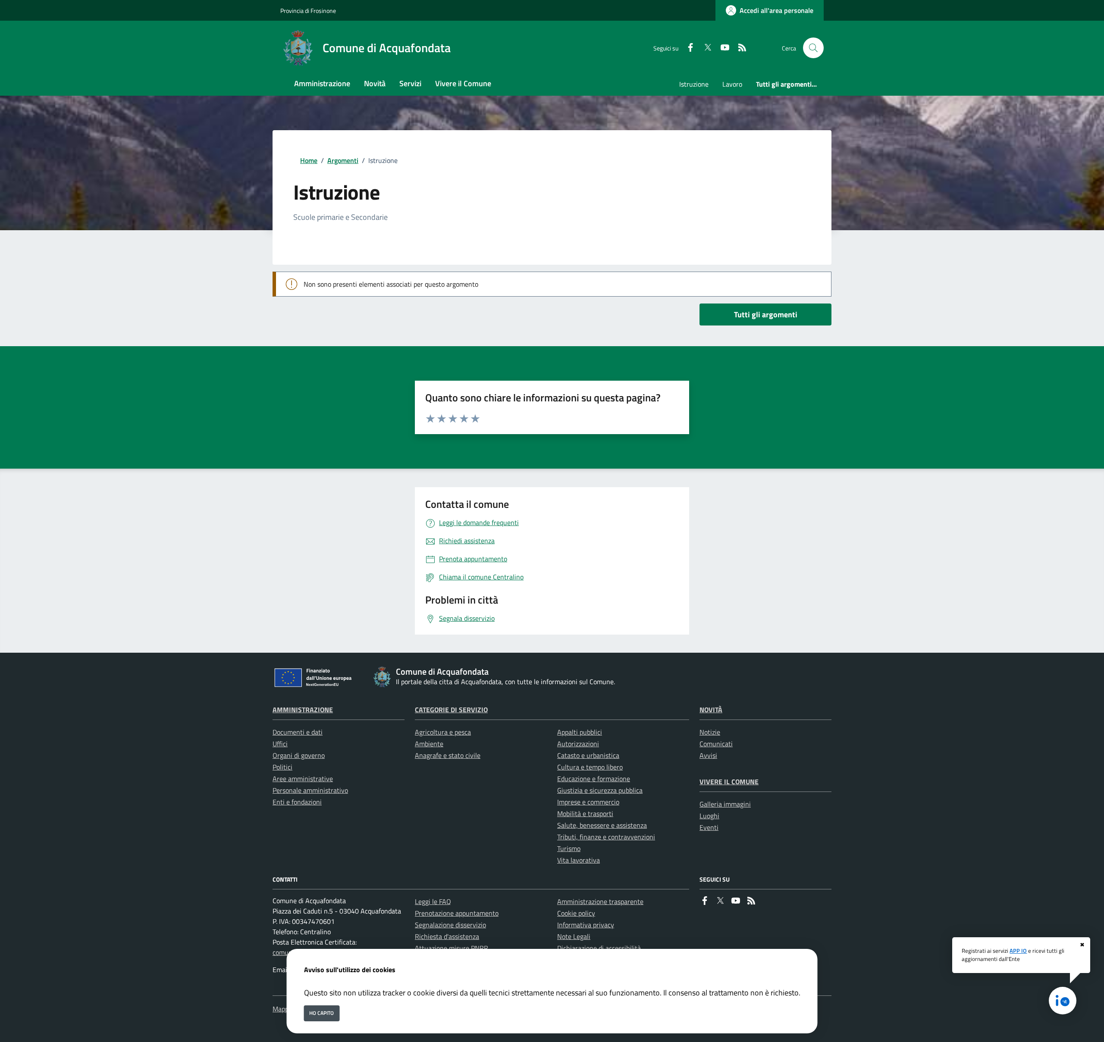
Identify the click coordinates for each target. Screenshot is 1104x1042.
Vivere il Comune (729, 781)
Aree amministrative (303, 778)
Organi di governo (299, 755)
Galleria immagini (725, 804)
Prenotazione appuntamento (457, 913)
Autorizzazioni (578, 743)
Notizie (709, 732)
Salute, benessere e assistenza (602, 825)
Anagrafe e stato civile (447, 755)
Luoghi (709, 815)
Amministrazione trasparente (600, 901)
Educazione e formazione (593, 778)
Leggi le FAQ (433, 901)
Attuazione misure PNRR (451, 948)
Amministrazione (303, 709)
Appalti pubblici (579, 732)
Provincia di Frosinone (308, 10)
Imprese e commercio (588, 802)
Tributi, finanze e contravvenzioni (606, 837)
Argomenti (342, 160)
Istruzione (694, 84)
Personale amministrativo (310, 790)
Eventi (708, 827)
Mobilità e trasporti (585, 813)
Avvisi (708, 755)
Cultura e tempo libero (590, 767)
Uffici (280, 743)
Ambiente (429, 743)
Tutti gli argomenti (765, 314)
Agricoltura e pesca (443, 732)
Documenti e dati (298, 732)
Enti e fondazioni (297, 802)
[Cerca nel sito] (813, 48)
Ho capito (321, 1013)
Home (308, 160)
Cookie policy (576, 913)
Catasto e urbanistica (588, 755)
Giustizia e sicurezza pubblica (600, 790)
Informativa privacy (585, 925)
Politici (282, 767)
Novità (710, 709)
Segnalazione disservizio (450, 925)
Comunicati (716, 743)
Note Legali (573, 936)
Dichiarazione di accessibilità (599, 948)
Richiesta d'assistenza (447, 936)
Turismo (568, 848)
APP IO (1018, 950)
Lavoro (732, 84)
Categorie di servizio (451, 709)
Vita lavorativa (578, 860)
